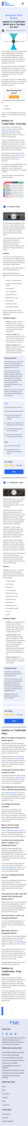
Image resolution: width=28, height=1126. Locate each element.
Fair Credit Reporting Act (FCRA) (13, 830)
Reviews (14, 18)
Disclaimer (5, 1118)
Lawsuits (5, 1097)
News (4, 1101)
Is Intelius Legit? (13, 207)
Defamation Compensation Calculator (13, 1073)
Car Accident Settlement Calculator (12, 1058)
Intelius (3, 131)
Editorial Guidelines (7, 1121)
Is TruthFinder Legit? (15, 483)
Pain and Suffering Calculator (10, 1055)
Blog (3, 1090)
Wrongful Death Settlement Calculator (13, 1070)
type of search (19, 157)
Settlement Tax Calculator (9, 1063)
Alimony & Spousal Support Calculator (13, 1060)
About (4, 1086)
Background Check (13, 15)
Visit (14, 472)
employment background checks (11, 867)
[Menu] (24, 3)
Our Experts (5, 1094)
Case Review (6, 1105)
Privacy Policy (6, 1114)
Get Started (14, 97)
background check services (13, 792)
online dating (20, 942)
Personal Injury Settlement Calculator (13, 1052)
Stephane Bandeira (11, 30)
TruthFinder (12, 131)
